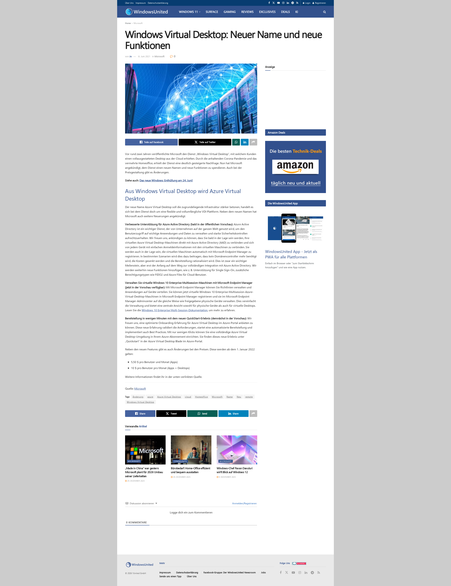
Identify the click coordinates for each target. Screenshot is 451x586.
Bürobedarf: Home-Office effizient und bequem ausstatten (190, 470)
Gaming (230, 12)
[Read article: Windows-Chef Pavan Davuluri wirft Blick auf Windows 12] (237, 449)
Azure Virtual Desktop (169, 396)
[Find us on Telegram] (292, 3)
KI (296, 12)
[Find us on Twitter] (273, 3)
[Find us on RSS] (297, 3)
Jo (130, 56)
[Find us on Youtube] (278, 3)
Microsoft (138, 23)
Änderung (138, 396)
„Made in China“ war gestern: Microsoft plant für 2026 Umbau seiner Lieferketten (144, 472)
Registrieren (320, 2)
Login (307, 2)
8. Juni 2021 (144, 56)
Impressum (141, 2)
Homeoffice (201, 396)
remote (249, 396)
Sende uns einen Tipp (170, 576)
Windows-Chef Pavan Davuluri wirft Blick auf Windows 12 (234, 470)
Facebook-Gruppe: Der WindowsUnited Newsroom (229, 572)
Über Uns (129, 2)
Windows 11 (188, 12)
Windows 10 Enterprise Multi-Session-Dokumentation (175, 310)
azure (150, 396)
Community (180, 461)
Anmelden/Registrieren (244, 503)
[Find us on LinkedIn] (288, 3)
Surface (212, 12)
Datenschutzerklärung (158, 2)
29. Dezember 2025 (136, 480)
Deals (285, 12)
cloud (188, 396)
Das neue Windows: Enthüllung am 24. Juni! (166, 180)
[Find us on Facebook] (269, 3)
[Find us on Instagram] (283, 3)
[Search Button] (324, 12)
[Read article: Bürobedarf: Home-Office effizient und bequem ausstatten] (191, 449)
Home (128, 23)
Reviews (247, 12)
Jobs (263, 572)
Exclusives (267, 12)
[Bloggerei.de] (299, 563)
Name (230, 396)
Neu (239, 396)
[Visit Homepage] (147, 11)
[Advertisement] (295, 100)
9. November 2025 (227, 477)
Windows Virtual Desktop (140, 402)
